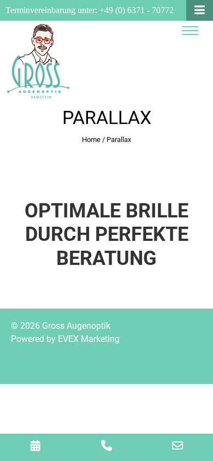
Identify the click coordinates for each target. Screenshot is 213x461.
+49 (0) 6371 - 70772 (136, 10)
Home (91, 139)
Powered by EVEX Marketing (65, 339)
